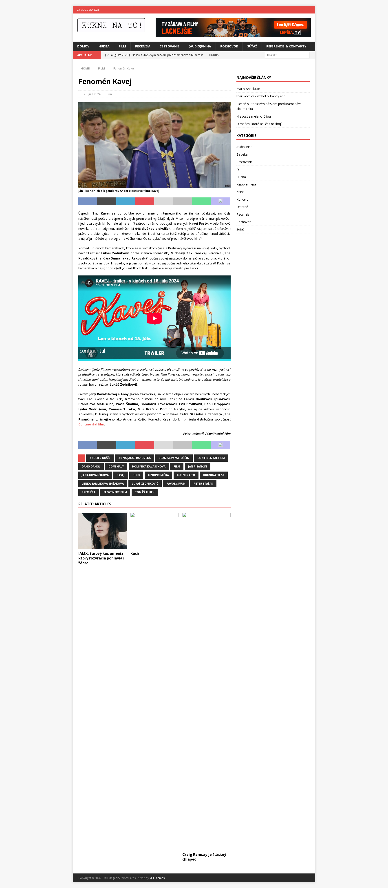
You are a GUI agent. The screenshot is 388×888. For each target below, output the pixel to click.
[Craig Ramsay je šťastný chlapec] (206, 681)
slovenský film (115, 492)
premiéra (88, 492)
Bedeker (242, 154)
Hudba (104, 46)
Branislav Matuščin (174, 458)
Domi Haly (116, 466)
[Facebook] (302, 9)
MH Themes (157, 878)
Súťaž (252, 46)
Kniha (240, 192)
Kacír (134, 553)
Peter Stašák (203, 483)
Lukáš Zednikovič (145, 483)
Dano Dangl (91, 466)
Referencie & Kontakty (286, 46)
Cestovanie (169, 46)
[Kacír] (154, 531)
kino (136, 475)
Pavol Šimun (175, 483)
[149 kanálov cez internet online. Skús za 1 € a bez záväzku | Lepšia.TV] (233, 34)
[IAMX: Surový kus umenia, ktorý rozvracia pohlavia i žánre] (102, 531)
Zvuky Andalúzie (248, 89)
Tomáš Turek (144, 492)
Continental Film (211, 458)
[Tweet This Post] (106, 201)
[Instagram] (311, 9)
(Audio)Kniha (200, 46)
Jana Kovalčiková (95, 475)
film (177, 466)
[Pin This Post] (144, 201)
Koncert (242, 199)
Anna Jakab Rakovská (135, 458)
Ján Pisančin (197, 466)
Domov (83, 46)
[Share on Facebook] (87, 201)
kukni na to (186, 475)
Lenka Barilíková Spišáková (103, 483)
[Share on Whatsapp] (201, 201)
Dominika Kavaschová (148, 466)
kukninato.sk (213, 475)
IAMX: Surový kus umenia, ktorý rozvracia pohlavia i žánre (101, 558)
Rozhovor (229, 46)
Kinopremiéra (246, 184)
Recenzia (142, 46)
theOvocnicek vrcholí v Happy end (260, 96)
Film (122, 46)
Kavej (121, 475)
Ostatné (242, 207)
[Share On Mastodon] (220, 201)
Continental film (91, 424)
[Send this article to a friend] (163, 201)
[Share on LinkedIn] (125, 201)
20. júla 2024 (92, 94)
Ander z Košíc (100, 458)
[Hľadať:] (287, 55)
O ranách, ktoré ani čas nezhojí (259, 124)
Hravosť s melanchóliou (253, 116)
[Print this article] (182, 201)
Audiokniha (244, 147)
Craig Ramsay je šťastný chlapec (204, 857)
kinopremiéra (158, 475)
